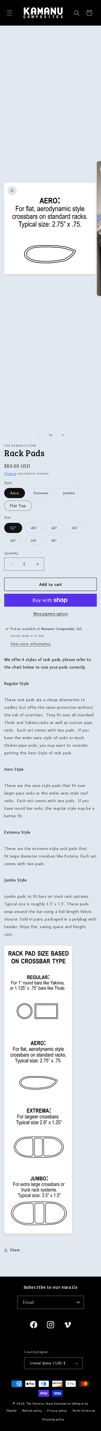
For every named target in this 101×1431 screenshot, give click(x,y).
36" (78, 529)
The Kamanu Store (39, 1403)
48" (37, 529)
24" (37, 542)
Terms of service (83, 1410)
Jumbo (72, 494)
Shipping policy (53, 1419)
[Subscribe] (77, 1302)
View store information (30, 643)
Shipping (10, 473)
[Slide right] (63, 435)
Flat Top (18, 505)
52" (13, 527)
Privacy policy (57, 1410)
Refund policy (32, 1410)
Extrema (44, 494)
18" (57, 542)
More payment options (50, 613)
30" (16, 542)
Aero (14, 493)
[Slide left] (38, 435)
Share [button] (15, 1249)
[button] (9, 13)
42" (57, 529)
